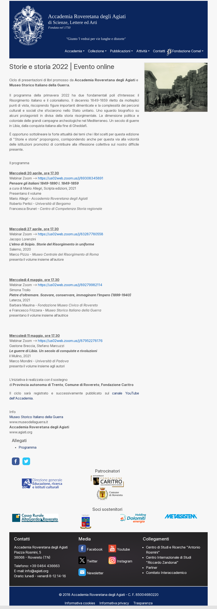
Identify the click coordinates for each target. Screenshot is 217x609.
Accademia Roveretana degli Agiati (41, 547)
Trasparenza (143, 603)
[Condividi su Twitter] (26, 461)
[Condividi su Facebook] (16, 461)
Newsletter (95, 573)
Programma (27, 447)
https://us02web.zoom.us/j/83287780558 (70, 234)
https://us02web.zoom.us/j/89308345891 (70, 178)
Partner (151, 567)
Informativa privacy (114, 603)
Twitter (92, 561)
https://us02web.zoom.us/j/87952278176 (70, 341)
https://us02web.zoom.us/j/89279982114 (70, 285)
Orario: (19, 576)
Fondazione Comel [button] (186, 51)
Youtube (123, 549)
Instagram (124, 561)
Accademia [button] (73, 51)
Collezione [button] (96, 51)
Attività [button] (141, 51)
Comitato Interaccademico (166, 572)
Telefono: (21, 566)
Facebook (95, 549)
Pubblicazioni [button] (120, 51)
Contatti (159, 51)
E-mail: (19, 571)
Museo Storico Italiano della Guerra (36, 417)
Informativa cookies (80, 603)
